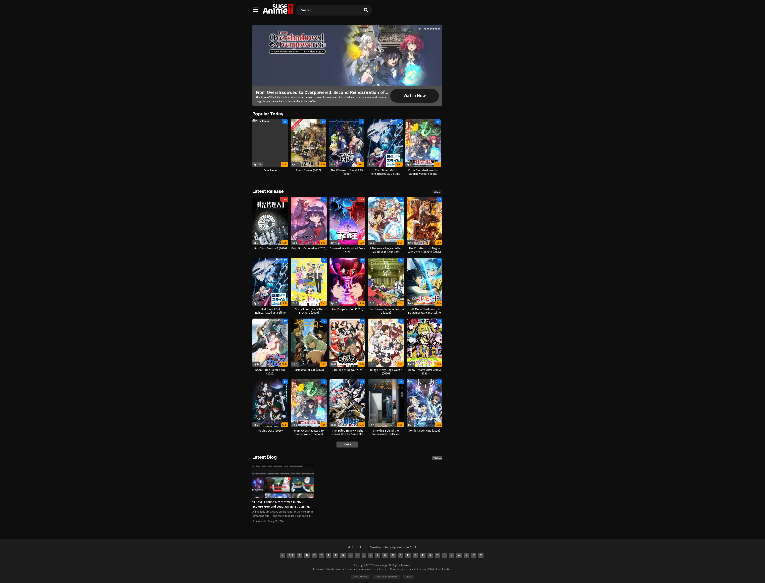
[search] (366, 10)
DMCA (408, 576)
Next (347, 444)
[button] (420, 29)
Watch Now (415, 95)
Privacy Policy (360, 576)
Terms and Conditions (386, 576)
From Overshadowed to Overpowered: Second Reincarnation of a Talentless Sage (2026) (346, 92)
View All (438, 192)
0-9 (291, 555)
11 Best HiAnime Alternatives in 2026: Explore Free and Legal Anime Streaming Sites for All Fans (280, 506)
